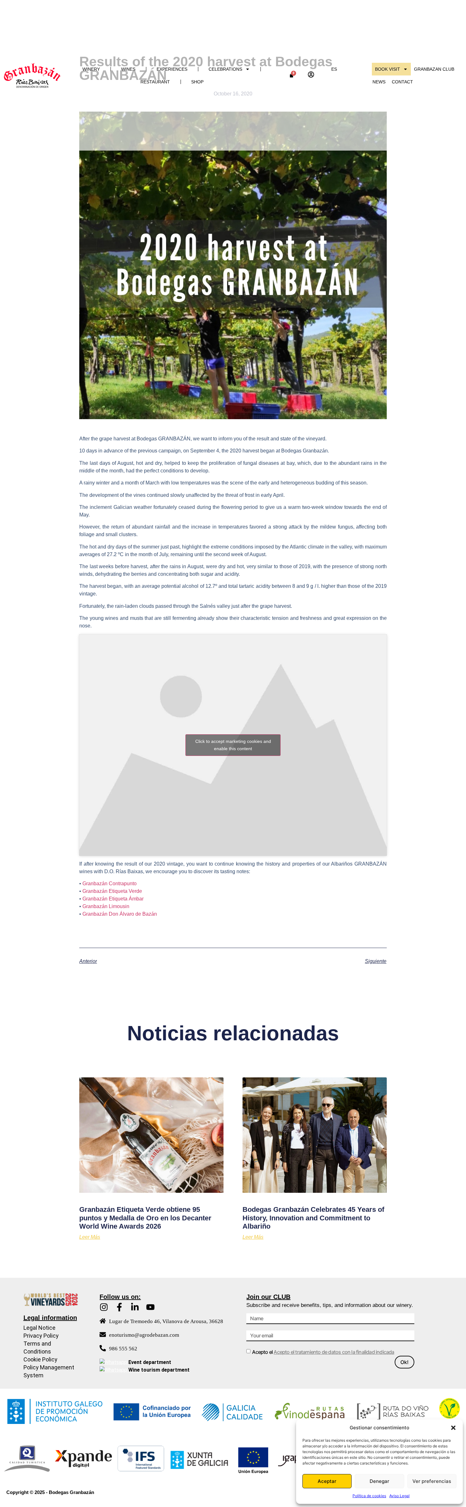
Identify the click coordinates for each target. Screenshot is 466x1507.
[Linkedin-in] (135, 1307)
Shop (197, 81)
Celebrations (225, 69)
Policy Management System (48, 1371)
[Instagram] (104, 1307)
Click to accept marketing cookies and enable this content (233, 745)
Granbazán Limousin (105, 906)
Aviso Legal (399, 1495)
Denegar (379, 1481)
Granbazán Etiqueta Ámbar (113, 898)
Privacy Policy (41, 1335)
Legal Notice (39, 1327)
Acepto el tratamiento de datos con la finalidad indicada (334, 1352)
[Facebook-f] (119, 1307)
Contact (402, 81)
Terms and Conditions (37, 1347)
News (378, 81)
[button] (453, 1428)
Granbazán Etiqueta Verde (112, 891)
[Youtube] (150, 1307)
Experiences (172, 69)
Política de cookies (369, 1495)
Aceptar (327, 1481)
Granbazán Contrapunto (109, 883)
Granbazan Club (434, 69)
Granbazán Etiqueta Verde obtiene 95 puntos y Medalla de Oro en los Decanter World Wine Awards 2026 (145, 1217)
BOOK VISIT (387, 69)
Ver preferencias (431, 1481)
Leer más (89, 1237)
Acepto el (323, 1352)
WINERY (91, 69)
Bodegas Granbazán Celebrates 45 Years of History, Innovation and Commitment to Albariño (313, 1217)
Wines (128, 69)
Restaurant (155, 81)
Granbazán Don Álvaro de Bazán (119, 914)
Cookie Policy (40, 1359)
